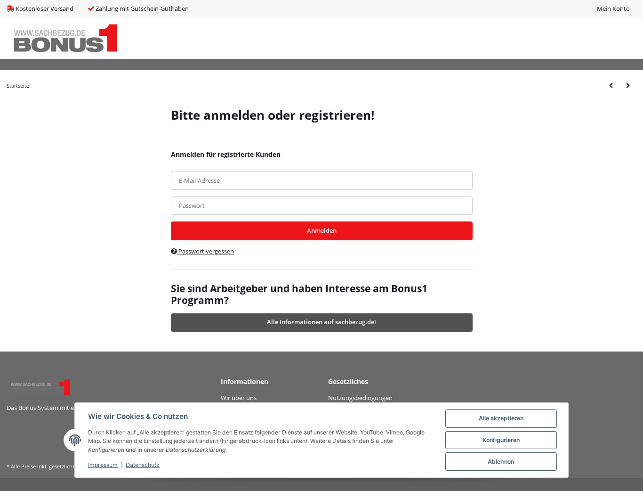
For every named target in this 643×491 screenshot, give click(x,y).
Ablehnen (501, 461)
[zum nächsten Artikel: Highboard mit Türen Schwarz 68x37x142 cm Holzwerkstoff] (627, 85)
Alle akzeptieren (501, 418)
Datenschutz (143, 464)
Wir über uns (239, 397)
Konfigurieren (501, 439)
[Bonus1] (65, 38)
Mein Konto (613, 8)
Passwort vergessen (205, 251)
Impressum (103, 464)
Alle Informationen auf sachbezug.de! (321, 322)
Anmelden (322, 230)
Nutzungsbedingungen (360, 397)
